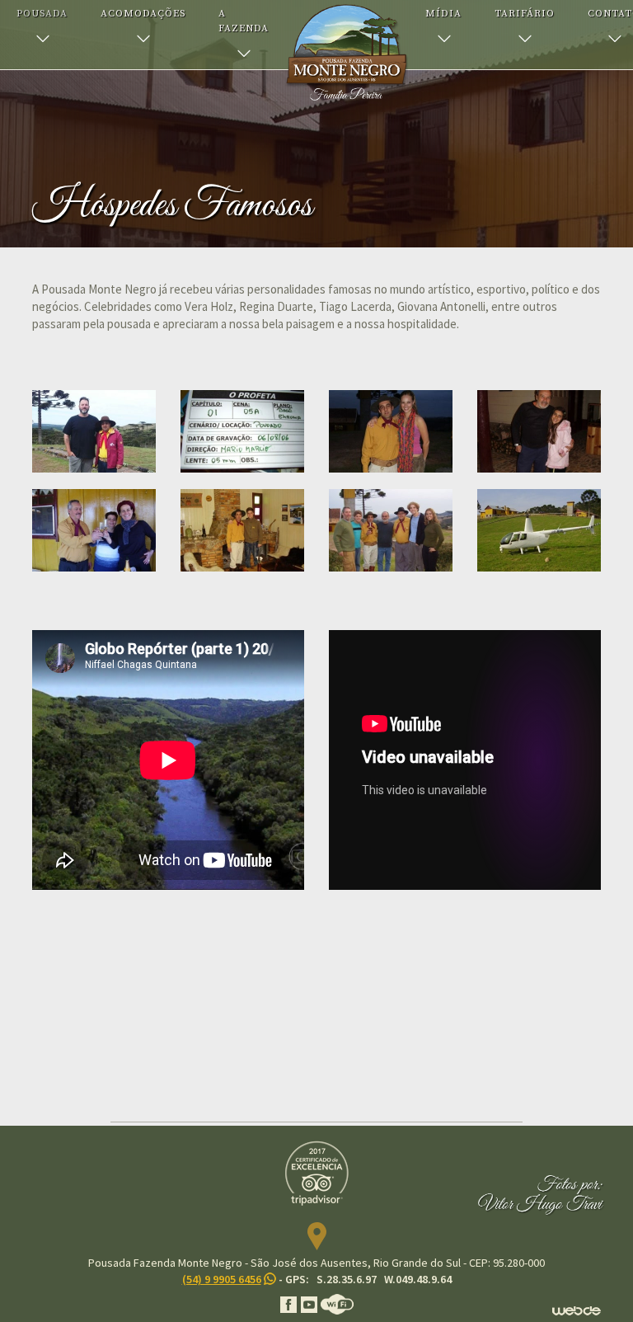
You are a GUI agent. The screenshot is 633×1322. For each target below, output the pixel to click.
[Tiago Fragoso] (390, 530)
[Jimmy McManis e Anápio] (94, 431)
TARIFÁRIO (525, 13)
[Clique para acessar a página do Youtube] (310, 1302)
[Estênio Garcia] (539, 431)
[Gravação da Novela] (242, 431)
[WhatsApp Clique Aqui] (268, 1279)
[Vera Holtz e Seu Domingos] (94, 530)
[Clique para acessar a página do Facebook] (289, 1302)
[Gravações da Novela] (539, 530)
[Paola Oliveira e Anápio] (390, 431)
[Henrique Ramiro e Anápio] (242, 530)
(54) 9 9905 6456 (221, 1279)
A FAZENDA (243, 21)
